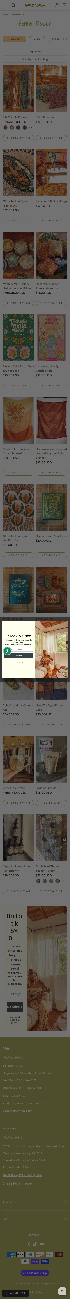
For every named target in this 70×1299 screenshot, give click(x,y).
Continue (18, 656)
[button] (7, 651)
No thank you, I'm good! (18, 662)
